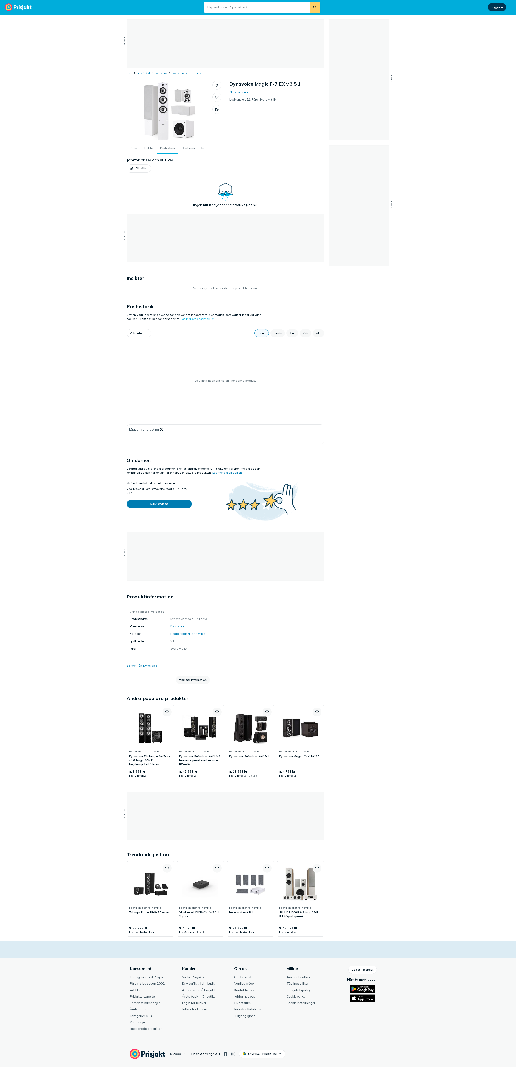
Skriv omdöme (238, 92)
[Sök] (315, 7)
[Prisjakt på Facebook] (225, 1054)
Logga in (497, 7)
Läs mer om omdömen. (227, 472)
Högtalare (160, 72)
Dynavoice (177, 626)
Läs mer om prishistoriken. (198, 319)
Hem (129, 72)
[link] (150, 742)
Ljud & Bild (143, 72)
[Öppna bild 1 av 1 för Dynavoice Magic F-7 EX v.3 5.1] (169, 111)
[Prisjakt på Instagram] (233, 1054)
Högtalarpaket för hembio (187, 72)
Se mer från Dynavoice (142, 665)
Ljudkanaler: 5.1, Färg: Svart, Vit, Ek (252, 99)
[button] (216, 85)
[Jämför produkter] (216, 109)
